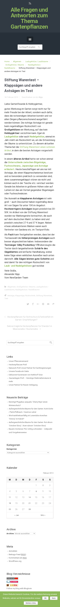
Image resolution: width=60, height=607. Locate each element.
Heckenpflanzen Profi (18, 365)
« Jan (16, 515)
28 (30, 509)
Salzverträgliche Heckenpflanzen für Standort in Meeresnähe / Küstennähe (29, 327)
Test (6, 298)
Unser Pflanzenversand (18, 361)
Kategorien (12, 449)
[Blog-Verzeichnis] (12, 581)
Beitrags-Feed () (17, 554)
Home (6, 61)
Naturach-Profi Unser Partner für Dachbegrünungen (30, 368)
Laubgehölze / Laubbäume (36, 61)
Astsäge (10, 295)
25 (10, 509)
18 (10, 503)
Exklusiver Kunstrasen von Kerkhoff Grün (26, 375)
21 (30, 503)
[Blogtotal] (12, 585)
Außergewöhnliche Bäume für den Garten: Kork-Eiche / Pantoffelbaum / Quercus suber (31, 410)
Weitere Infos (31, 603)
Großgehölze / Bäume (14, 65)
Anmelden (13, 551)
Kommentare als (18, 558)
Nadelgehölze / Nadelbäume (27, 290)
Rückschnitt (30, 295)
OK (45, 598)
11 (10, 497)
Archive (10, 533)
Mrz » (43, 515)
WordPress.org (15, 561)
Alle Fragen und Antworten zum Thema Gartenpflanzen (29, 18)
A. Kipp (39, 97)
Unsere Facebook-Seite (19, 371)
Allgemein (17, 61)
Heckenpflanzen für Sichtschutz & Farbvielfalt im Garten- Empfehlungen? (30, 318)
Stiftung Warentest (44, 295)
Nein (54, 598)
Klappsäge (19, 295)
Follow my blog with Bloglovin (19, 588)
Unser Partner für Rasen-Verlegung (23, 385)
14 (30, 497)
